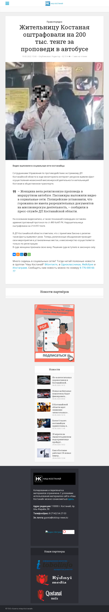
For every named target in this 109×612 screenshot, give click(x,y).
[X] (25, 254)
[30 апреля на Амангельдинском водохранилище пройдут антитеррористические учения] (44, 436)
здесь (71, 499)
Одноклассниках (71, 264)
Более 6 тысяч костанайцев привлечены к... (60, 423)
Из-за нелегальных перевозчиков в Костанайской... (62, 380)
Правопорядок (54, 21)
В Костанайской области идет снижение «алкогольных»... (60, 408)
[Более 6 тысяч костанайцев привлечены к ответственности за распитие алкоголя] (44, 423)
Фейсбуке (87, 264)
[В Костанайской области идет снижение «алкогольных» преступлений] (44, 407)
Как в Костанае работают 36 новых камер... (61, 453)
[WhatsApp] (29, 254)
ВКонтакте (51, 264)
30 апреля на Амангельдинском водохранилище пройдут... (61, 438)
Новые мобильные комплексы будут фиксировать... (61, 394)
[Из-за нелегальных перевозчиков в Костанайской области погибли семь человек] (44, 380)
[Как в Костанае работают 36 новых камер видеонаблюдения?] (44, 452)
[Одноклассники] (18, 254)
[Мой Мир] (21, 254)
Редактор (56, 56)
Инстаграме (20, 267)
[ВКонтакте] (14, 254)
